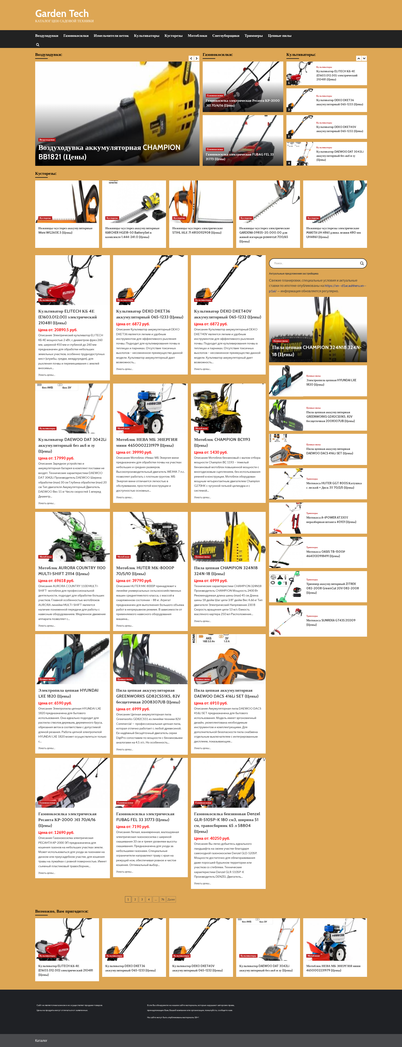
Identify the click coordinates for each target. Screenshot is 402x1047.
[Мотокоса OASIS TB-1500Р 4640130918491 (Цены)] (286, 552)
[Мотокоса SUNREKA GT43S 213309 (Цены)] (286, 621)
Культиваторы (146, 35)
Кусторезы (174, 35)
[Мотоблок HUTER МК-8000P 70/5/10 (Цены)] (150, 537)
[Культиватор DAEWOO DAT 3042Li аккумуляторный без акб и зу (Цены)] (299, 154)
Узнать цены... (46, 374)
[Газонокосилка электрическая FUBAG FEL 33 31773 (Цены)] (243, 140)
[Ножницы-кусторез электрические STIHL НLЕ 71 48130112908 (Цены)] (201, 201)
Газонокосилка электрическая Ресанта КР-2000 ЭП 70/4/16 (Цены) (67, 819)
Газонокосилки (76, 35)
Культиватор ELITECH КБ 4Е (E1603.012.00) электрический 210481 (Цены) (336, 75)
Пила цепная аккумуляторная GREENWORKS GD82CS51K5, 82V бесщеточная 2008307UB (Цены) (148, 696)
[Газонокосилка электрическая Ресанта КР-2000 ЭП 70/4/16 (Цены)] (243, 87)
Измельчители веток (111, 35)
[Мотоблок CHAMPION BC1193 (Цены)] (228, 408)
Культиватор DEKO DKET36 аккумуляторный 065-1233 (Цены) (339, 102)
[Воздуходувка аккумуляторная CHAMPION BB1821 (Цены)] (117, 114)
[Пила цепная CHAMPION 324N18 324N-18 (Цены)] (228, 537)
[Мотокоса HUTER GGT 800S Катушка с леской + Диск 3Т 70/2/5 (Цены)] (286, 484)
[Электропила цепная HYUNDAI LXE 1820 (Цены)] (72, 659)
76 (162, 899)
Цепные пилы (279, 35)
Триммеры (254, 35)
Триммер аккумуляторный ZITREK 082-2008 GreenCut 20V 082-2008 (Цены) (332, 588)
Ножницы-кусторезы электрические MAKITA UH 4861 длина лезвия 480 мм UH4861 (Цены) (333, 232)
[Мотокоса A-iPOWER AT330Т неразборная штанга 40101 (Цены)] (286, 518)
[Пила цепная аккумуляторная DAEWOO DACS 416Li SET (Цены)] (228, 659)
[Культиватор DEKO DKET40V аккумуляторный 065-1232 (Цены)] (299, 127)
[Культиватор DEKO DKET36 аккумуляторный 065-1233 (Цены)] (299, 100)
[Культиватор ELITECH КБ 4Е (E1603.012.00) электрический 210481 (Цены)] (299, 73)
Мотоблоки (197, 35)
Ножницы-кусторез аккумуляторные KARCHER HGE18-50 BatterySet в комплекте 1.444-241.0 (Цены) (132, 232)
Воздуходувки (46, 35)
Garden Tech (62, 13)
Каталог (41, 1040)
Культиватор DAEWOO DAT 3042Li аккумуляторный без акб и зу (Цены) (340, 156)
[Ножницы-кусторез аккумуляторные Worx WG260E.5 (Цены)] (67, 201)
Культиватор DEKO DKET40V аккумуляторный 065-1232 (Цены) (339, 129)
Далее (171, 899)
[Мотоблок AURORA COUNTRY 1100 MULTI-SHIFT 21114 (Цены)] (72, 537)
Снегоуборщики (225, 35)
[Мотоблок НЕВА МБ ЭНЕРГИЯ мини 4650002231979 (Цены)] (150, 408)
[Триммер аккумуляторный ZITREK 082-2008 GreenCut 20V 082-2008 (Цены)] (286, 586)
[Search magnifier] (362, 263)
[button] (37, 44)
